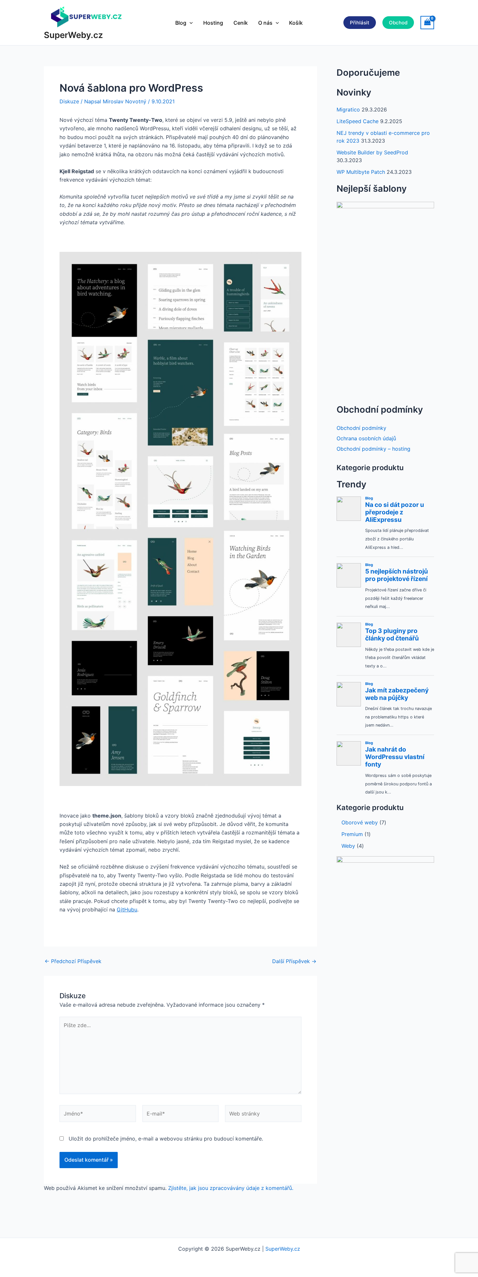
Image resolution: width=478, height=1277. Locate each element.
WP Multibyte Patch (361, 172)
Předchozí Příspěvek (73, 961)
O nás (265, 22)
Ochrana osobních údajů (366, 438)
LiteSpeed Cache (357, 121)
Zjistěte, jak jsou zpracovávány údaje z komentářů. (230, 1188)
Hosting (213, 22)
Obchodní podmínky (361, 428)
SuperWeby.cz (73, 35)
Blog (180, 22)
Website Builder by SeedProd (372, 152)
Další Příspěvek (294, 961)
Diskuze (69, 101)
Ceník (240, 22)
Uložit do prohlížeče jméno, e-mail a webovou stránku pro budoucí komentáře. (166, 1138)
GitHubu (127, 909)
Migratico (348, 109)
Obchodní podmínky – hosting (373, 448)
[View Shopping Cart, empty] (427, 22)
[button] (189, 23)
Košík (296, 22)
